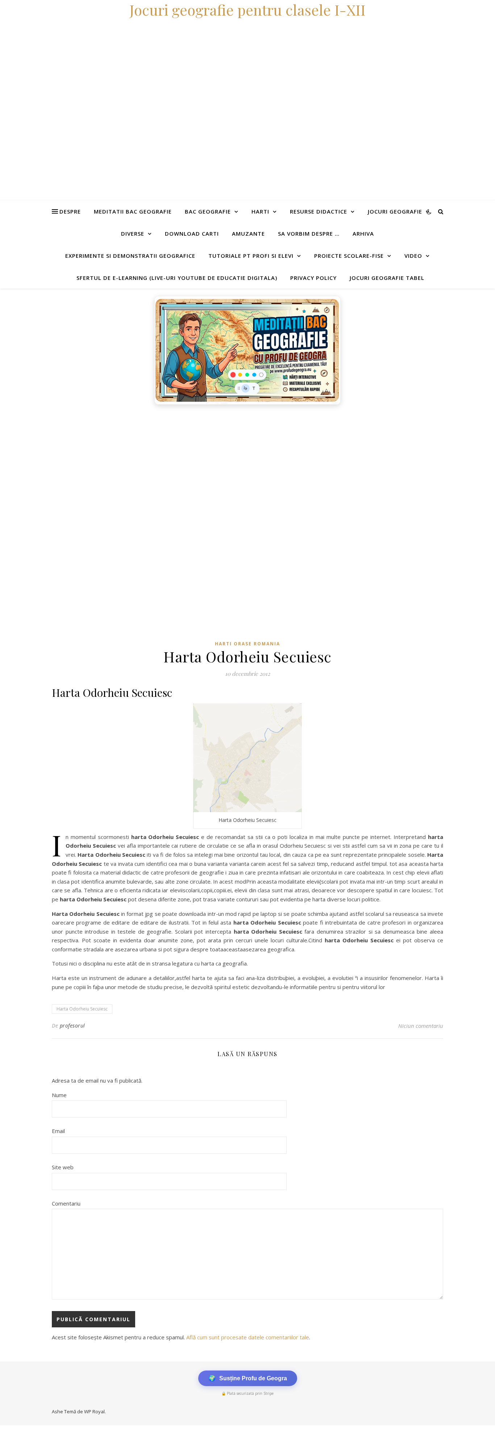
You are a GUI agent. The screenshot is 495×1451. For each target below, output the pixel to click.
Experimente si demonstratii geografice (130, 255)
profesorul (72, 1025)
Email (58, 1130)
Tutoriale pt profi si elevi (251, 255)
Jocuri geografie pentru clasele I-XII (247, 9)
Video (413, 255)
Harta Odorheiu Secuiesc (82, 1009)
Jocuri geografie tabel (387, 277)
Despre (70, 211)
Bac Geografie (208, 211)
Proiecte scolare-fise (349, 255)
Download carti (192, 233)
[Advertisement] (217, 462)
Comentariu (66, 1203)
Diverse (132, 233)
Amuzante (248, 233)
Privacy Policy (313, 277)
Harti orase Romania (247, 644)
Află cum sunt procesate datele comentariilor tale (247, 1337)
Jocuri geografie (395, 211)
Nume (59, 1095)
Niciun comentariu (420, 1025)
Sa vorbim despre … (309, 233)
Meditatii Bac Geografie (133, 211)
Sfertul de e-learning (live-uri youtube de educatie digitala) (176, 277)
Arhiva (363, 233)
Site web (63, 1167)
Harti (260, 211)
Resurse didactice (318, 211)
